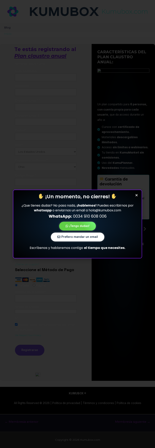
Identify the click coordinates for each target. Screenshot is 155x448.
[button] (77, 226)
